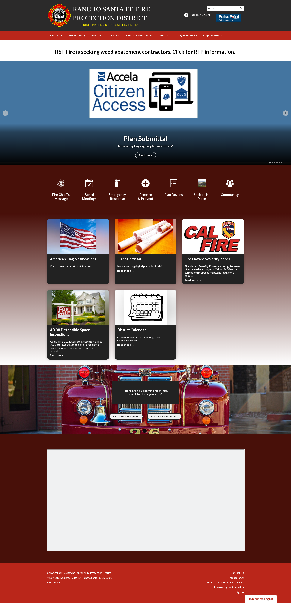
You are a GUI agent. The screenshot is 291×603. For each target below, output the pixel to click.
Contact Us (237, 572)
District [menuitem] (55, 35)
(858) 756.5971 (201, 15)
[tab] (270, 163)
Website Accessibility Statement (225, 582)
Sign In (240, 592)
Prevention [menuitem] (75, 35)
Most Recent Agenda (126, 416)
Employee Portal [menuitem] (213, 35)
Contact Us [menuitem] (165, 35)
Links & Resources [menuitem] (137, 35)
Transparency (236, 577)
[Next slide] (285, 113)
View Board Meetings (164, 416)
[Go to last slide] (5, 113)
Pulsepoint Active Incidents (229, 18)
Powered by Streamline (229, 587)
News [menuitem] (94, 35)
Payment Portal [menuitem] (187, 35)
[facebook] (186, 15)
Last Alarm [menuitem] (113, 35)
